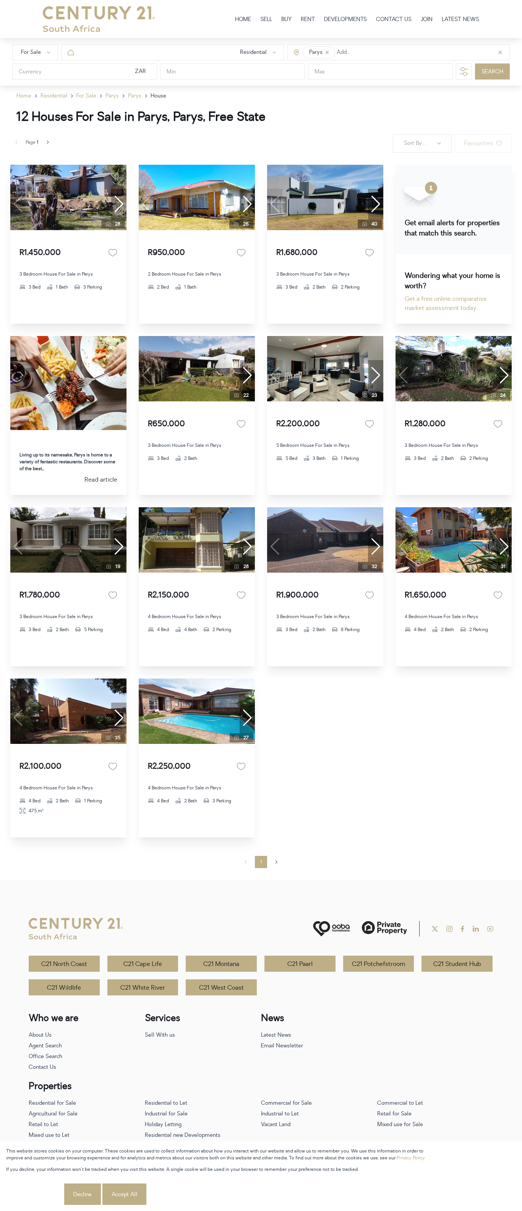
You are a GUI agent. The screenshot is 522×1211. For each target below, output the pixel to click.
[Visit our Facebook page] (462, 929)
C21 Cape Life (142, 964)
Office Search (45, 1056)
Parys (112, 95)
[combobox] (369, 52)
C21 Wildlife (64, 988)
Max (319, 71)
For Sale (86, 95)
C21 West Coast (221, 988)
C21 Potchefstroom (378, 964)
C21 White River (142, 988)
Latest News (276, 1035)
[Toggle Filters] (464, 71)
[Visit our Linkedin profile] (476, 929)
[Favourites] (112, 252)
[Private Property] (384, 929)
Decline (82, 1194)
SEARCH (492, 71)
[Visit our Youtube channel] (490, 929)
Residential (54, 95)
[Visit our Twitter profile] (435, 929)
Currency (30, 71)
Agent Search (45, 1045)
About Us (40, 1035)
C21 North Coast (64, 964)
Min (171, 71)
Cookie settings (34, 1194)
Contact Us (42, 1067)
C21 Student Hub (457, 964)
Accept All (124, 1194)
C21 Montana (221, 964)
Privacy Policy (411, 1158)
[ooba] (331, 929)
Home (23, 95)
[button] (327, 52)
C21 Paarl (300, 964)
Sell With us (160, 1035)
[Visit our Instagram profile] (449, 929)
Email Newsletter (282, 1045)
